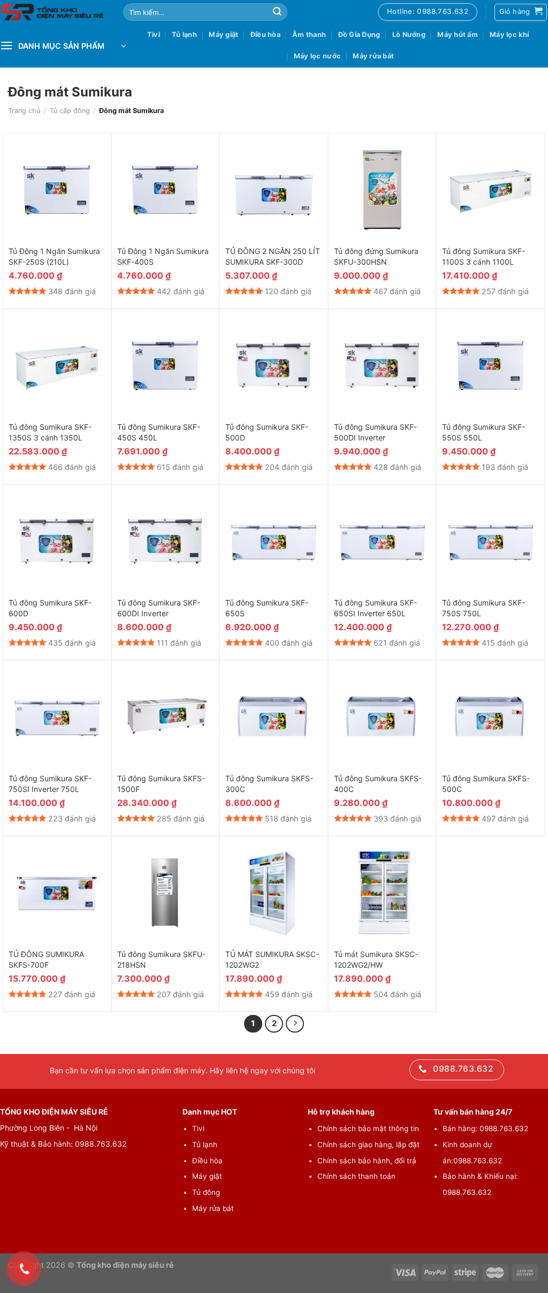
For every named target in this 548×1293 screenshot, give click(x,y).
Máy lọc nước (317, 56)
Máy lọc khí (509, 35)
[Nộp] (277, 12)
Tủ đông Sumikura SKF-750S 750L (483, 608)
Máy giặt (223, 35)
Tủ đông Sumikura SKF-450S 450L (158, 432)
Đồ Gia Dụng (359, 35)
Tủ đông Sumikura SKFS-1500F (161, 784)
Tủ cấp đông (70, 111)
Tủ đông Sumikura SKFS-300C (269, 784)
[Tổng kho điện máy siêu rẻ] (53, 12)
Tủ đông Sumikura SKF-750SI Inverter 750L (50, 784)
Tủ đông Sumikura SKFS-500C (486, 784)
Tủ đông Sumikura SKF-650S (266, 608)
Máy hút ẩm (457, 35)
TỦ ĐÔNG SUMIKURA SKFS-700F (46, 959)
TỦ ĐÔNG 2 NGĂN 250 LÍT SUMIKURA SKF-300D (272, 256)
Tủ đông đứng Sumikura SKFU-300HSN (376, 256)
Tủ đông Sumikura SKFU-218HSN (161, 959)
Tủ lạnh (184, 35)
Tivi (153, 35)
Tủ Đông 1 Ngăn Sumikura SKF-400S (163, 256)
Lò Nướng (408, 35)
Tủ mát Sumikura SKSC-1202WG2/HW (376, 959)
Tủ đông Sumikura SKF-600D (50, 608)
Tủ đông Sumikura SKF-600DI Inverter (158, 608)
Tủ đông (206, 1192)
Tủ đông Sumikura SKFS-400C (378, 784)
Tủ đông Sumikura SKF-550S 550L (483, 432)
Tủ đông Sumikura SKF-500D (266, 432)
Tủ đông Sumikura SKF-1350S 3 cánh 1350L (50, 432)
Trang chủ (24, 111)
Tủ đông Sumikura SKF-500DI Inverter (375, 432)
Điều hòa (265, 35)
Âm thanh (309, 35)
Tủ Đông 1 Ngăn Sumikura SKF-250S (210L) (54, 256)
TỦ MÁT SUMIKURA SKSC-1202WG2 (272, 959)
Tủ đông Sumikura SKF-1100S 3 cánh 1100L (483, 256)
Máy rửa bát (373, 56)
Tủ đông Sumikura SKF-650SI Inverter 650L (375, 608)
